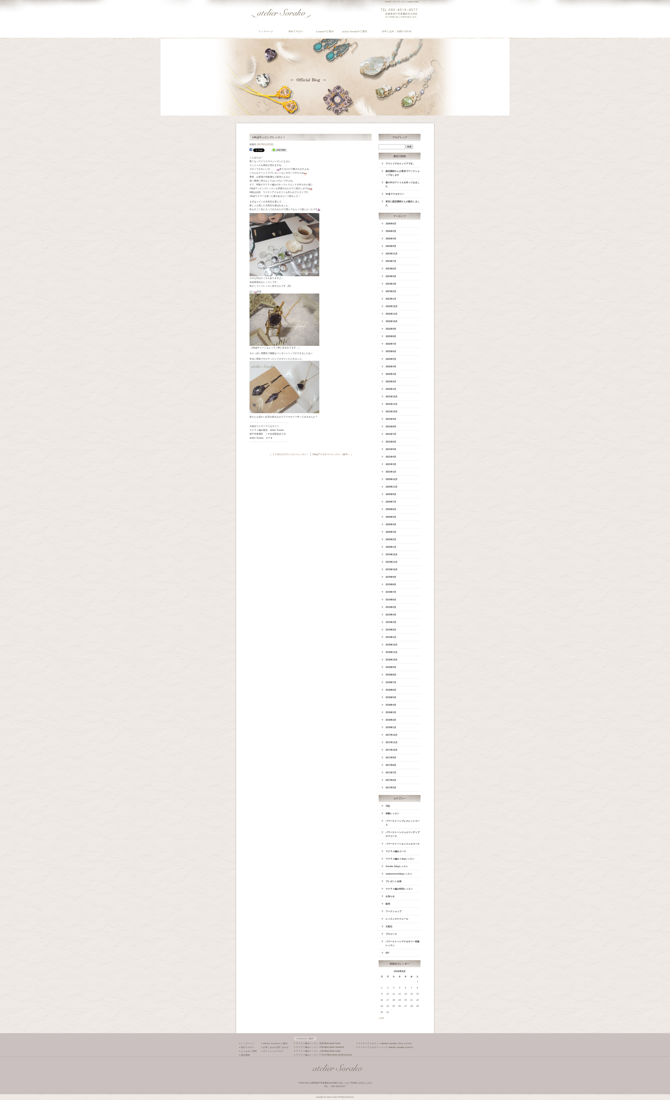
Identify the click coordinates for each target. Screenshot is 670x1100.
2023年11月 (391, 253)
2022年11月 (391, 314)
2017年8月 (391, 765)
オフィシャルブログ (272, 1051)
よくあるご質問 (248, 1051)
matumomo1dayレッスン (399, 873)
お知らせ (390, 896)
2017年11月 (391, 742)
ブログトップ (399, 137)
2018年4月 (391, 705)
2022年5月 (391, 359)
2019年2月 (391, 629)
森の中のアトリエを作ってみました (403, 184)
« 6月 (381, 1018)
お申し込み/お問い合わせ (397, 31)
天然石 (389, 926)
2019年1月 (391, 637)
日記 (388, 806)
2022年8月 (391, 336)
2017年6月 (391, 780)
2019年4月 (391, 614)
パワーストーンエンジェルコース (403, 843)
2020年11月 (391, 486)
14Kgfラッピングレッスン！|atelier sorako (402, 2)
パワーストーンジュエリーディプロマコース (403, 834)
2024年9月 (391, 246)
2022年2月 (391, 381)
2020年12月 (391, 479)
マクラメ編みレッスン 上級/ (317, 1051)
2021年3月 (391, 464)
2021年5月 (391, 449)
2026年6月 (391, 223)
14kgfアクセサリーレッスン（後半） (332, 454)
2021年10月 (391, 411)
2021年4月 (391, 456)
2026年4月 (391, 238)
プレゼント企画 (393, 881)
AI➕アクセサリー (395, 194)
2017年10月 (391, 750)
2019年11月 (391, 562)
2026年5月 (391, 231)
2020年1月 (391, 547)
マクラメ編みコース (396, 851)
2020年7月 (391, 501)
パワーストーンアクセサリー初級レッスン (403, 943)
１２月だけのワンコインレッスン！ (289, 454)
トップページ (266, 31)
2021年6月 (391, 441)
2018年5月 (391, 697)
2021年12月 (391, 396)
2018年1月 (391, 727)
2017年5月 (391, 787)
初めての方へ (247, 1047)
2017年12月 (391, 735)
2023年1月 (391, 299)
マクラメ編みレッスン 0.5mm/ (323, 1055)
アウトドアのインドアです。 (400, 163)
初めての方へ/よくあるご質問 (296, 31)
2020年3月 (391, 532)
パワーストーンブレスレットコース (403, 823)
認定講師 (244, 1055)
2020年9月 (391, 494)
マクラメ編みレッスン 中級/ (319, 1047)
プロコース (391, 934)
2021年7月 (391, 434)
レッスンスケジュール (397, 918)
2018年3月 (391, 712)
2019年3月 (391, 622)
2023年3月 (391, 284)
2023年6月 (391, 268)
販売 (388, 903)
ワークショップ (393, 911)
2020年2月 (391, 539)
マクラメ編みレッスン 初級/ (317, 1043)
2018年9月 (391, 667)
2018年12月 (391, 644)
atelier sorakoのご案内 (358, 31)
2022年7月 (391, 344)
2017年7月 (391, 772)
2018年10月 (391, 659)
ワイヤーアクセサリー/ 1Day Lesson (384, 1043)
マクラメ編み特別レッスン (399, 888)
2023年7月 (391, 261)
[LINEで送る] (279, 150)
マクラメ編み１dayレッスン (400, 858)
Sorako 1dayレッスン (397, 866)
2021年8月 (391, 426)
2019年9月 (391, 577)
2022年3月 (391, 374)
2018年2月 (391, 720)
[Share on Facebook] (251, 150)
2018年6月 (391, 690)
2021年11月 (391, 404)
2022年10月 (391, 321)
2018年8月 (391, 674)
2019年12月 (391, 554)
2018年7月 (391, 682)
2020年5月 (391, 517)
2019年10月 (391, 569)
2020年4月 (391, 524)
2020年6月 (391, 509)
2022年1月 (391, 389)
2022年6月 (391, 351)
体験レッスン (392, 813)
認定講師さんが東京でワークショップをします (403, 173)
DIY (387, 953)
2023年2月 (391, 291)
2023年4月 (391, 276)
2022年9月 (391, 329)
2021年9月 (391, 419)
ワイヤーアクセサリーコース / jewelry (384, 1047)
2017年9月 (391, 757)
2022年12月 (391, 306)
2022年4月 (391, 366)
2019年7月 (391, 592)
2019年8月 (391, 584)
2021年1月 (391, 471)
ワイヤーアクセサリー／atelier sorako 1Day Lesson (326, 31)
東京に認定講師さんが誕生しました (403, 203)
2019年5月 (391, 607)
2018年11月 (391, 652)
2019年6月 (391, 599)
